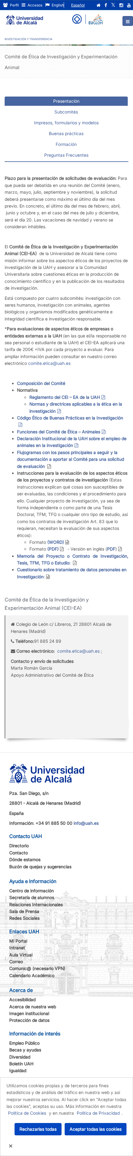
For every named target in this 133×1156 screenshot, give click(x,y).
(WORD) (55, 542)
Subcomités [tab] (66, 111)
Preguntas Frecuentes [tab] (66, 155)
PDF (111, 548)
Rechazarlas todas (38, 1129)
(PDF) (52, 548)
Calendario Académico (31, 975)
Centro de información (31, 890)
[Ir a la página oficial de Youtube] (129, 5)
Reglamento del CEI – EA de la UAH (64, 397)
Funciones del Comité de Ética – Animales (58, 431)
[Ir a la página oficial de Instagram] (121, 5)
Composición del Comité (41, 383)
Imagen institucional (29, 1013)
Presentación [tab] (66, 101)
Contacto (18, 852)
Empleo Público (24, 1043)
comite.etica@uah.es (49, 363)
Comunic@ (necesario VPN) (37, 968)
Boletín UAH (21, 1063)
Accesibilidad (22, 999)
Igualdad (17, 1070)
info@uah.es (86, 823)
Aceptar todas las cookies (96, 1129)
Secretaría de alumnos (31, 897)
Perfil (14, 5)
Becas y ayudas (25, 1049)
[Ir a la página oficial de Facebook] (105, 5)
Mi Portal (18, 940)
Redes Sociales (24, 918)
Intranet (17, 947)
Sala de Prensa (24, 911)
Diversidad (19, 1056)
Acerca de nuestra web (32, 1006)
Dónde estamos (25, 859)
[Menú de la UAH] (127, 21)
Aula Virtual (20, 954)
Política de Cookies (27, 1113)
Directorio (19, 845)
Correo (16, 961)
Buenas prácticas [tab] (66, 133)
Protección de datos (29, 1020)
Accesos (34, 5)
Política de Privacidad (98, 1113)
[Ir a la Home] (24, 17)
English (57, 5)
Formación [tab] (66, 144)
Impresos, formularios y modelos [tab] (66, 122)
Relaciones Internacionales (36, 904)
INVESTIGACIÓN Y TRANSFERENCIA (28, 39)
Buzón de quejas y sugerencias (40, 866)
